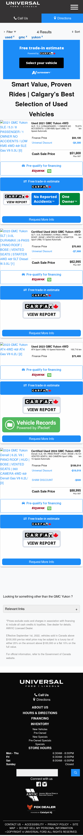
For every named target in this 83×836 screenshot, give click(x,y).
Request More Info (41, 219)
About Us (40, 707)
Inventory (40, 724)
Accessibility (35, 824)
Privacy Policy (58, 824)
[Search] (75, 772)
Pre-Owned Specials (40, 740)
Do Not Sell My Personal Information (46, 828)
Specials (40, 744)
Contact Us (13, 824)
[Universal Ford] (23, 4)
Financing (40, 718)
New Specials (40, 736)
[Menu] (74, 8)
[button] (41, 169)
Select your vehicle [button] (41, 63)
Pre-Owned (40, 733)
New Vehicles (40, 729)
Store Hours (40, 748)
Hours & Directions (40, 713)
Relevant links (15, 608)
